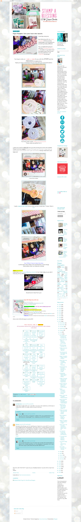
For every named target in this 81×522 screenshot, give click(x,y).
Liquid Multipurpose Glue (41, 384)
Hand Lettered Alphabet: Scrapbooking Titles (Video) (63, 401)
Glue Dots (33, 381)
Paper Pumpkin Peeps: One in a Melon (63, 357)
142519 (26, 371)
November (62, 324)
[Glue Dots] (33, 379)
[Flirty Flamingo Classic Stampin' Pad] (33, 360)
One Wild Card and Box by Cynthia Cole (63, 336)
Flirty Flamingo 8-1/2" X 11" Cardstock (26, 351)
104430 (41, 378)
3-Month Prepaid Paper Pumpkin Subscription (33, 340)
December (62, 323)
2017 (60, 321)
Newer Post (16, 472)
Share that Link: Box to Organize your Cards (63, 341)
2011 (60, 470)
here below (19, 270)
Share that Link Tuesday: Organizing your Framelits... (63, 363)
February (62, 457)
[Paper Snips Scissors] (33, 375)
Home (33, 472)
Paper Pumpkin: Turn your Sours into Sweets (62, 391)
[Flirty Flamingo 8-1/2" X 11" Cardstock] (26, 349)
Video (62, 267)
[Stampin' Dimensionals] (41, 375)
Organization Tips (62, 287)
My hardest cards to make (65, 239)
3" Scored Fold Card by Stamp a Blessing (63, 438)
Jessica (20, 414)
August (62, 330)
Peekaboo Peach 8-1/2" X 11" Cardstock (33, 351)
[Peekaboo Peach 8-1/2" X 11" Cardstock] (33, 349)
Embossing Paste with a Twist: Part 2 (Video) (63, 375)
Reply (17, 408)
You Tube (32, 311)
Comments (18, 513)
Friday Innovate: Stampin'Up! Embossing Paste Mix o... (63, 380)
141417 (34, 352)
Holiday (62, 281)
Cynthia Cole (19, 404)
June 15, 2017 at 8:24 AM (25, 424)
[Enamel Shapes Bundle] (33, 368)
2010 (60, 472)
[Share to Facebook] (34, 394)
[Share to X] (33, 394)
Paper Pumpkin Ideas (62, 276)
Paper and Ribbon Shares (62, 283)
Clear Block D (26, 390)
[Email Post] (28, 394)
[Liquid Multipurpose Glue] (41, 382)
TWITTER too (36, 312)
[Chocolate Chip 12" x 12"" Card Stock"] (41, 335)
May (61, 451)
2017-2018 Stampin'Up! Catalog (63, 448)
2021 (60, 313)
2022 (60, 312)
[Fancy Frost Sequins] (26, 368)
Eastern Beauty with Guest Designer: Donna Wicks (63, 385)
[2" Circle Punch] (41, 367)
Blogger (56, 519)
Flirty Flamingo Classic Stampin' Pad (33, 362)
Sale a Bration (61, 295)
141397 (34, 363)
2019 (60, 317)
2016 (60, 461)
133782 (41, 369)
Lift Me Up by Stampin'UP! (63, 346)
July (61, 332)
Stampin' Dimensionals (41, 377)
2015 (60, 463)
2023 (60, 310)
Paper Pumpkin (20, 396)
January (62, 458)
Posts (16, 511)
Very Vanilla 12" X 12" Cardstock (41, 351)
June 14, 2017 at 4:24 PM (27, 404)
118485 (26, 391)
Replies (19, 411)
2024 (60, 308)
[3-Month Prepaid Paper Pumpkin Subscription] (33, 338)
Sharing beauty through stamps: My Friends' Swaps (63, 369)
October (62, 326)
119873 (26, 376)
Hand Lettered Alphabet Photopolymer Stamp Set (26, 341)
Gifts (58, 268)
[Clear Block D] (26, 389)
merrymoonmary (43, 519)
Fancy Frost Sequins (26, 370)
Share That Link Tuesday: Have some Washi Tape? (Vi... (63, 427)
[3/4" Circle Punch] (26, 374)
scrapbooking (27, 396)
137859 (34, 341)
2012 (60, 468)
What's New (63, 278)
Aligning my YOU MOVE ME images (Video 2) (63, 406)
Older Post (51, 472)
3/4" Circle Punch (26, 375)
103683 (34, 382)
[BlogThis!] (32, 394)
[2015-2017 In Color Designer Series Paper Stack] (26, 360)
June (61, 334)
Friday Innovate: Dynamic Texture (63, 349)
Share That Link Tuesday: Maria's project (63, 396)
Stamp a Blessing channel (29, 272)
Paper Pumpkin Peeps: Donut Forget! (63, 421)
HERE (39, 309)
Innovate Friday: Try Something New (63, 443)
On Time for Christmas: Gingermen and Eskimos (63, 433)
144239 (41, 352)
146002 (34, 371)
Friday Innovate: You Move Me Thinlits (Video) (63, 411)
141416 (26, 352)
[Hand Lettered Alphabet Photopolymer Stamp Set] (26, 338)
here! (34, 207)
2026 (60, 304)
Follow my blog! (61, 211)
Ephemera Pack (60, 296)
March (61, 455)
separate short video (22, 206)
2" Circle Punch (41, 368)
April (61, 453)
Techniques (64, 280)
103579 (34, 378)
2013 (60, 466)
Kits (62, 286)
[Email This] (30, 394)
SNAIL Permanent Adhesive (26, 384)
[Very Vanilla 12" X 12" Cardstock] (41, 349)
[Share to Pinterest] (35, 394)
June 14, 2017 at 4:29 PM (29, 414)
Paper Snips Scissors (34, 377)
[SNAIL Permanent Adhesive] (26, 382)
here (35, 308)
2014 (60, 464)
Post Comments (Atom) (24, 475)
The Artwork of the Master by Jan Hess (63, 353)
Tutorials (32, 396)
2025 (60, 306)
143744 (26, 343)
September (63, 328)
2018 (60, 319)
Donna (17, 424)
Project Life (62, 288)
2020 (60, 315)
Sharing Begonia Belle (65, 224)
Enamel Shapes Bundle (33, 370)
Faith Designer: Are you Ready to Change (63, 417)
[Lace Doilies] (41, 355)
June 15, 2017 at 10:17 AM (29, 441)
